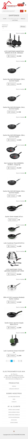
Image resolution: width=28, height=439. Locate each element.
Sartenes (15, 20)
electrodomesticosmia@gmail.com (14, 379)
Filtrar (23, 26)
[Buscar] (21, 11)
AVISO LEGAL (14, 419)
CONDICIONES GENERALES (14, 414)
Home (4, 18)
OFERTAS (14, 386)
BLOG (14, 399)
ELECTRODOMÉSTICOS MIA (14, 396)
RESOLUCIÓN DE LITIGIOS (14, 412)
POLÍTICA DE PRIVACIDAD (14, 417)
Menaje (23, 18)
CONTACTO (14, 401)
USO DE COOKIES (14, 422)
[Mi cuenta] (18, 5)
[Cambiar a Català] (25, 11)
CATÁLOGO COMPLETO (14, 388)
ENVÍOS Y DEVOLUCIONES (14, 409)
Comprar (12, 56)
